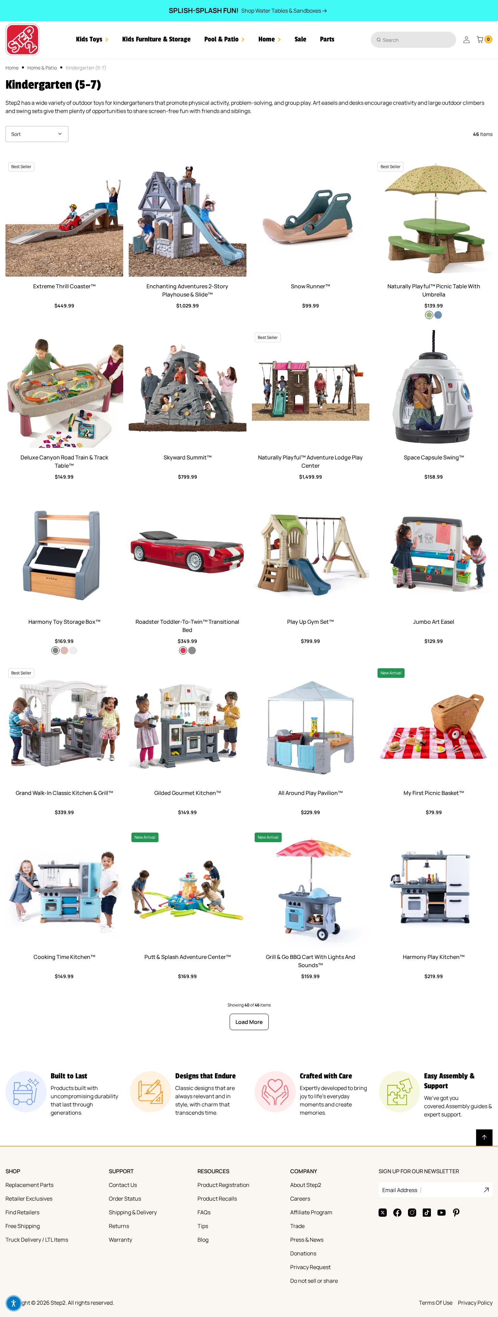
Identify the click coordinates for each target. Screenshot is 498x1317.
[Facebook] (397, 1212)
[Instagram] (412, 1212)
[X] (383, 1212)
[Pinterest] (456, 1212)
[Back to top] (484, 1137)
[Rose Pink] (64, 650)
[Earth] (438, 315)
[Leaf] (429, 315)
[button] (92, 39)
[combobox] (413, 39)
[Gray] (192, 650)
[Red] (183, 650)
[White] (73, 650)
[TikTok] (427, 1212)
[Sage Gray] (55, 650)
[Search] (378, 39)
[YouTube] (441, 1212)
